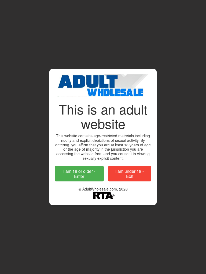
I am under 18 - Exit (129, 173)
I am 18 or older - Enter (79, 173)
